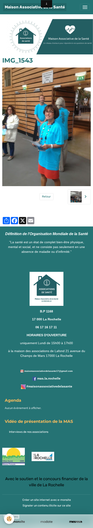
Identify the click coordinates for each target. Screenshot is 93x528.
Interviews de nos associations (28, 431)
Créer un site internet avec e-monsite (46, 499)
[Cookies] (9, 519)
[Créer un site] (17, 521)
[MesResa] (75, 521)
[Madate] (46, 521)
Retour (46, 196)
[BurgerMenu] (85, 7)
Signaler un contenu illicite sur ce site (47, 505)
